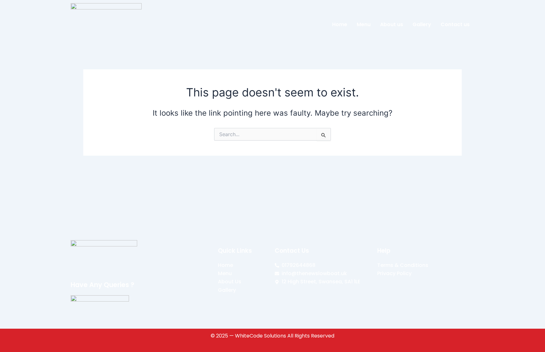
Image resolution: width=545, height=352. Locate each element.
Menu (364, 24)
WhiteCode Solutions (260, 335)
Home (339, 24)
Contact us (455, 24)
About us (391, 24)
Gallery (422, 24)
